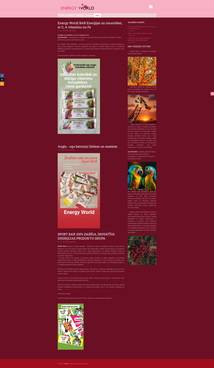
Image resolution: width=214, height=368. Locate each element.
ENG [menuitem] (154, 7)
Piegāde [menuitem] (70, 15)
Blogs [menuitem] (97, 15)
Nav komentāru (71, 30)
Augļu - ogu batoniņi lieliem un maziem (140, 33)
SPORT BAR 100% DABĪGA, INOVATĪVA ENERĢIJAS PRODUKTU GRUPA (139, 39)
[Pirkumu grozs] (212, 93)
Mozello (66, 363)
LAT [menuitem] (151, 7)
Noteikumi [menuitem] (79, 15)
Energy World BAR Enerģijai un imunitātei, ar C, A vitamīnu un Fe (142, 27)
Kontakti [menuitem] (89, 15)
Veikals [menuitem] (61, 15)
